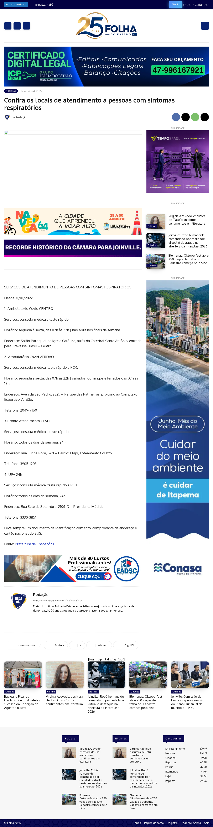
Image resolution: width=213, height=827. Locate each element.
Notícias (11, 91)
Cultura (151, 226)
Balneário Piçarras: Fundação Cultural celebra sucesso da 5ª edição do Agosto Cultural (22, 702)
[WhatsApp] (195, 117)
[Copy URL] (205, 117)
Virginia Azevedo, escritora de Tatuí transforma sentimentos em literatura (187, 219)
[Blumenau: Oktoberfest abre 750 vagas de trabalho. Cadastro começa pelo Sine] (155, 261)
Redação (21, 117)
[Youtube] (46, 616)
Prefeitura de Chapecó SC (35, 544)
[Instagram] (17, 26)
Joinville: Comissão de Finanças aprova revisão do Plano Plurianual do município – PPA (187, 702)
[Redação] (8, 117)
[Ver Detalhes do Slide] (73, 221)
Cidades (152, 245)
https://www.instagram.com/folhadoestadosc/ (57, 600)
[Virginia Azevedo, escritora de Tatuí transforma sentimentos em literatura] (155, 221)
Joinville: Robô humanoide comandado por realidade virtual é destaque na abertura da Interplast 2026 (187, 240)
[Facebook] (7, 26)
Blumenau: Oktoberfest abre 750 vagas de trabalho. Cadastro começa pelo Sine (188, 259)
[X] (26, 26)
